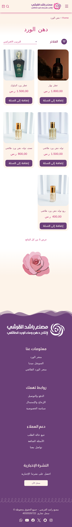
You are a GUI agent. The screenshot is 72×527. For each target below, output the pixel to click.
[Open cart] (3, 6)
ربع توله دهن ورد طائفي (53, 210)
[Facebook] (33, 520)
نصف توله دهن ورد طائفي (18, 148)
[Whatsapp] (21, 520)
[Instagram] (51, 520)
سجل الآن (36, 483)
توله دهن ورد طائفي (53, 148)
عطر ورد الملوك (19, 85)
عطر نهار (53, 85)
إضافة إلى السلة (53, 100)
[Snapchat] (45, 520)
